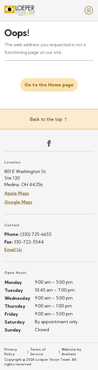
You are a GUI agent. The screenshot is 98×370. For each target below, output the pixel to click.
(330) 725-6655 (35, 234)
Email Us (13, 249)
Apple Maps (16, 193)
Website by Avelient (71, 351)
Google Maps (18, 202)
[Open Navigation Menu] (88, 10)
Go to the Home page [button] (49, 84)
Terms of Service (38, 351)
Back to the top (46, 119)
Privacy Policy (10, 351)
